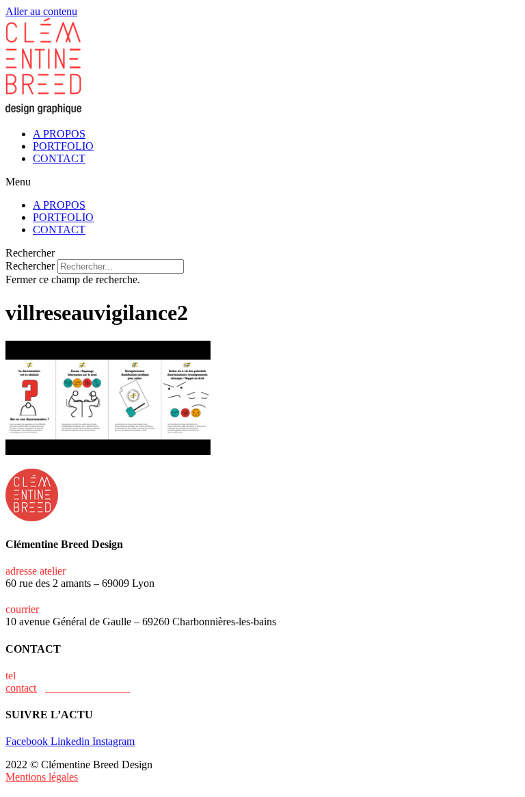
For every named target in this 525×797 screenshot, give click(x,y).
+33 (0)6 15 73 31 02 (64, 675)
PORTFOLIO (63, 146)
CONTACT (59, 158)
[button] (262, 182)
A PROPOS (59, 134)
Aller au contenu (41, 11)
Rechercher (31, 266)
